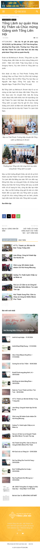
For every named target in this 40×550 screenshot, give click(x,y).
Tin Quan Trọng (14, 16)
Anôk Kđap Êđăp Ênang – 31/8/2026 (24, 346)
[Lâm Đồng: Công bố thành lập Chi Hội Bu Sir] (7, 257)
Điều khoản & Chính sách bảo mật (17, 544)
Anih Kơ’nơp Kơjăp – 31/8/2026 (22, 337)
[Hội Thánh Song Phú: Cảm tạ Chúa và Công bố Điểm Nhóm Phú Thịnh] (7, 296)
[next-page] (6, 304)
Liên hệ (31, 544)
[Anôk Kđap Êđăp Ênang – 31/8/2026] (6, 348)
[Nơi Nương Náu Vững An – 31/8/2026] (20, 324)
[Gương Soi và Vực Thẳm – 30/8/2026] (6, 366)
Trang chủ (5, 16)
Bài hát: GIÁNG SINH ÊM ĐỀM (10, 230)
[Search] (37, 11)
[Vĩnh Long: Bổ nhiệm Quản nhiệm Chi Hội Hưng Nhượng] (7, 267)
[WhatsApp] (18, 216)
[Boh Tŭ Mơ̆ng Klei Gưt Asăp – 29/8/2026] (6, 471)
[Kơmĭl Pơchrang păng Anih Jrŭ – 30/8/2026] (6, 374)
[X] (9, 216)
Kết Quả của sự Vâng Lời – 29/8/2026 (24, 451)
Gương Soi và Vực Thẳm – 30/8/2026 (24, 364)
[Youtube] (23, 534)
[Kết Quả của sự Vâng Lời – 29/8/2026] (6, 454)
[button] (3, 11)
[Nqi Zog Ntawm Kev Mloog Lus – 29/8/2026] (6, 480)
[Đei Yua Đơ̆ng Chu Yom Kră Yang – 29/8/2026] (6, 462)
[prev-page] (3, 304)
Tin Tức (14, 19)
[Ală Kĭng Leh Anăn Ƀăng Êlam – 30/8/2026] (6, 383)
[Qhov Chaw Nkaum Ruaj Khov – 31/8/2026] (6, 357)
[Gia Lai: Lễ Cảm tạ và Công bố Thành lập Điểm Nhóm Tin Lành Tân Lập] (7, 287)
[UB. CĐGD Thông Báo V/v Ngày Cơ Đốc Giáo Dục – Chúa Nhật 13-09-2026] (6, 489)
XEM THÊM (22, 240)
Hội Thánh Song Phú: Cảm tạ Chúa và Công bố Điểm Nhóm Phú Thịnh (24, 296)
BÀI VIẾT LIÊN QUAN (9, 240)
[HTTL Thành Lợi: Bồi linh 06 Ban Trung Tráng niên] (7, 247)
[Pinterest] (13, 216)
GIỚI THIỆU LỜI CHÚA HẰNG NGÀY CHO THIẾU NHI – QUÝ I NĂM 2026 (29, 231)
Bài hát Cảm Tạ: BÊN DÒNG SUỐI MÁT (24, 495)
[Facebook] (4, 216)
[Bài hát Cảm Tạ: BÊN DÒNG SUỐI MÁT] (6, 498)
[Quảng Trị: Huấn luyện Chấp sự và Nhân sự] (7, 277)
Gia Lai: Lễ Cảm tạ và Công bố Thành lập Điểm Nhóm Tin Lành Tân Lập (25, 287)
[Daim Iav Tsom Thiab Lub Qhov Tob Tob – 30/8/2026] (6, 392)
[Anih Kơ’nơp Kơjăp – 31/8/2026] (6, 339)
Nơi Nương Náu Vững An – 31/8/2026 (18, 330)
